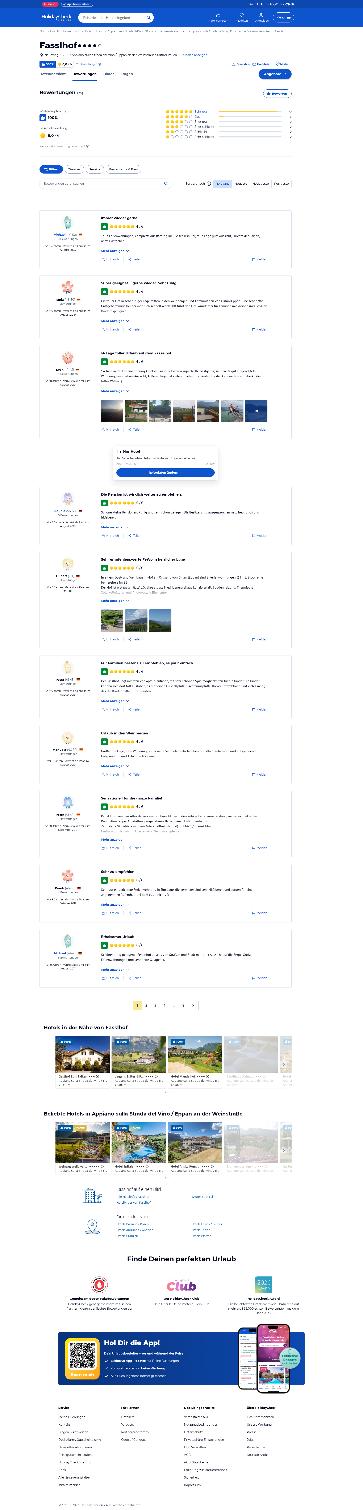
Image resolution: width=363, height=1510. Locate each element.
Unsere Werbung (259, 1424)
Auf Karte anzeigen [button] (193, 55)
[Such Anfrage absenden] (149, 18)
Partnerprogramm (135, 1432)
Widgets (127, 1424)
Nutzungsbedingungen (201, 1424)
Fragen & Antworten (73, 1432)
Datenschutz (193, 1432)
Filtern (54, 169)
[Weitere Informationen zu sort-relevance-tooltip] (208, 183)
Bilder (108, 74)
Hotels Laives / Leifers (207, 1224)
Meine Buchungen (71, 1417)
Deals (49, 4)
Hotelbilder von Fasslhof (134, 1202)
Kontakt (254, 4)
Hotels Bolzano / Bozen (133, 1224)
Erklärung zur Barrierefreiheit (206, 1470)
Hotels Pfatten (201, 1236)
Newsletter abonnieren (75, 1447)
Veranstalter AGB (196, 1417)
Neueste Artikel (258, 1455)
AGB (187, 1455)
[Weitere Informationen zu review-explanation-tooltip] (99, 64)
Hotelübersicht (52, 74)
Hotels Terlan (201, 1230)
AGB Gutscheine (196, 1462)
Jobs (250, 1440)
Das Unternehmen (260, 1417)
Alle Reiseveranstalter (74, 1477)
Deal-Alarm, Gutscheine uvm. (79, 1440)
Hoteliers (127, 1417)
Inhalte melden (69, 1485)
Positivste (281, 183)
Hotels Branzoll (127, 1236)
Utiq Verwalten (195, 1447)
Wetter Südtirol (202, 1197)
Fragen (127, 74)
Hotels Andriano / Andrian (135, 1230)
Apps (62, 1470)
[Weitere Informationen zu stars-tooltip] (99, 45)
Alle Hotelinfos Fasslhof (133, 1197)
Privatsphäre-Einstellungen (204, 1440)
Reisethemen (256, 1447)
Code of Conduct (133, 1440)
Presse (251, 1432)
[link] (218, 17)
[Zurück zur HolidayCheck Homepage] (56, 17)
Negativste (261, 183)
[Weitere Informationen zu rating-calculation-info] (87, 146)
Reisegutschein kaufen (75, 1455)
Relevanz (222, 183)
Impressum (192, 1485)
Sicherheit (191, 1477)
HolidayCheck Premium (75, 1462)
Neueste (241, 183)
